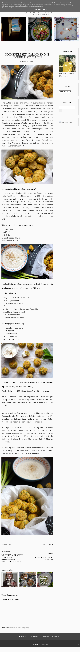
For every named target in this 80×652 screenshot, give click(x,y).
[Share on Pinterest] (52, 545)
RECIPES (27, 50)
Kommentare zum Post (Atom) (19, 628)
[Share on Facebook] (48, 545)
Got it (45, 9)
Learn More (37, 9)
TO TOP (76, 644)
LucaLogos (44, 644)
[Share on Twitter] (50, 545)
